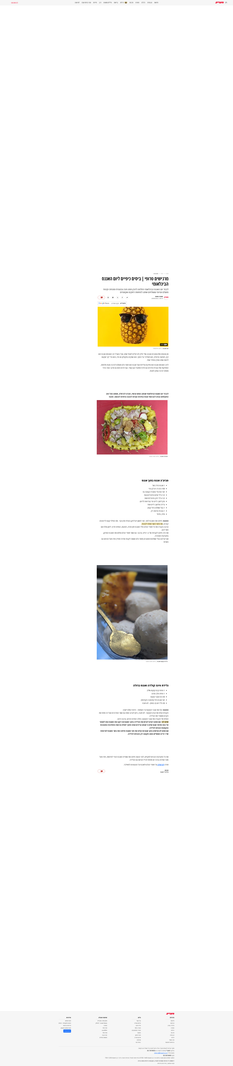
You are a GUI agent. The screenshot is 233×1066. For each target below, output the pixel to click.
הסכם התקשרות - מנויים (65, 1023)
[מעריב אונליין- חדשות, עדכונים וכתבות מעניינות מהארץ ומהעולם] (219, 2)
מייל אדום (138, 1025)
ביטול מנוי (138, 1042)
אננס (161, 772)
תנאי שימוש (68, 1021)
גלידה (166, 772)
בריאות (116, 2)
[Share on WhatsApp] (112, 297)
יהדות (172, 1037)
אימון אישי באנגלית (102, 1021)
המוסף (139, 1033)
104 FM (105, 1033)
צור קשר (138, 1021)
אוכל (162, 273)
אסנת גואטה (159, 296)
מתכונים (156, 273)
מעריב (166, 273)
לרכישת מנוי (14, 3)
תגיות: (166, 770)
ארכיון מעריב (137, 1037)
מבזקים (172, 1023)
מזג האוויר (171, 1040)
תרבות (131, 2)
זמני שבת (104, 1035)
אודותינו (139, 1040)
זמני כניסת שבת (86, 2)
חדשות (156, 2)
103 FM (105, 1028)
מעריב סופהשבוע (136, 1030)
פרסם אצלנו (137, 1023)
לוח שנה (77, 2)
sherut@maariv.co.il (160, 1053)
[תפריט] (226, 2)
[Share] (127, 297)
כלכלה (143, 2)
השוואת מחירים (103, 1037)
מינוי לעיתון (138, 1035)
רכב (100, 2)
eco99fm (104, 1030)
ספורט (137, 2)
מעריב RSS (138, 1028)
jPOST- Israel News (101, 1023)
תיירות (95, 2)
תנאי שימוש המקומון (66, 1028)
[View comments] (101, 297)
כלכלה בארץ (171, 1025)
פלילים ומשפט (107, 2)
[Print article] (108, 297)
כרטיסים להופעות (169, 1042)
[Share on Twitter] (117, 297)
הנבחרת (149, 2)
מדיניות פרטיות (67, 1025)
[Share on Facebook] (122, 297)
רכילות (122, 2)
